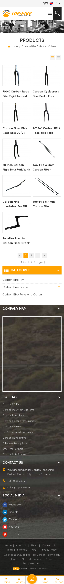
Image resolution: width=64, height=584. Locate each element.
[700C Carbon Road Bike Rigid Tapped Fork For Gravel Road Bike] (16, 75)
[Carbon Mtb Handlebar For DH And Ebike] (16, 186)
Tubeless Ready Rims (14, 443)
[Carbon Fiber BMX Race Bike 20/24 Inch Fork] (16, 112)
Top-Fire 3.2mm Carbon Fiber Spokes (43, 168)
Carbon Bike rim (13, 279)
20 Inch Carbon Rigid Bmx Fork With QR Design (16, 168)
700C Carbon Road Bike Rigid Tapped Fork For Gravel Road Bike (15, 94)
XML (34, 550)
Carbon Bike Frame (15, 287)
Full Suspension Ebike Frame (18, 432)
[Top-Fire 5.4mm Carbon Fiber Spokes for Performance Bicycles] (47, 186)
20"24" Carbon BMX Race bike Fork (46, 130)
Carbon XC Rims (11, 404)
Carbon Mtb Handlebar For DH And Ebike (14, 204)
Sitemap (22, 550)
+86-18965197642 (16, 481)
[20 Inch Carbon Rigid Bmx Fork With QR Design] (16, 149)
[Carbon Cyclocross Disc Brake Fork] (47, 75)
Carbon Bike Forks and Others (39, 46)
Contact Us (49, 545)
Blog (10, 550)
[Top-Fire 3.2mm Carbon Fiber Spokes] (47, 149)
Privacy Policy (49, 550)
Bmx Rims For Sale (12, 449)
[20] (47, 112)
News (34, 545)
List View (58, 57)
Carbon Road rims (13, 415)
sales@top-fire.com (19, 487)
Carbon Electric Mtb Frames (19, 421)
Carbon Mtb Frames (14, 454)
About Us (21, 545)
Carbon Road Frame (14, 438)
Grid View (52, 57)
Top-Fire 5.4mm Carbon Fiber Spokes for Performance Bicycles (44, 204)
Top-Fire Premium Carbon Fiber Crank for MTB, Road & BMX (16, 241)
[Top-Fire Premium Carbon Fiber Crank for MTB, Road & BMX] (16, 222)
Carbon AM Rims (11, 426)
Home (14, 46)
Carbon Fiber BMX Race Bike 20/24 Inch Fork (14, 131)
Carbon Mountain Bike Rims (18, 410)
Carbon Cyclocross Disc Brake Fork (46, 94)
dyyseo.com (34, 563)
